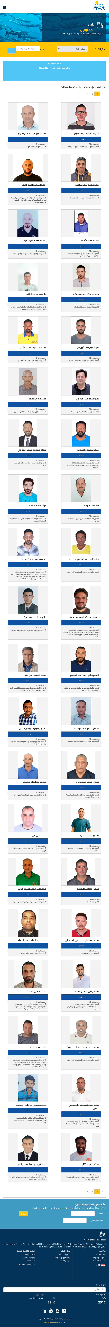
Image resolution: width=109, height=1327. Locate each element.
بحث (42, 49)
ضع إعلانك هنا (64, 1254)
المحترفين (31, 1261)
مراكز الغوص (30, 1254)
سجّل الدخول (65, 1251)
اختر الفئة (100, 49)
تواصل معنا (101, 1254)
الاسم (101, 1213)
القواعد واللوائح (99, 1257)
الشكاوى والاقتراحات (62, 1257)
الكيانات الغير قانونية (26, 1264)
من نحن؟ (102, 1251)
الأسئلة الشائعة (99, 1261)
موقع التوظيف (64, 1261)
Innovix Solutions (50, 1322)
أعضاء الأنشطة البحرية (26, 1251)
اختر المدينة (101, 1285)
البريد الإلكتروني (97, 1220)
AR (99, 1265)
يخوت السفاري (29, 1257)
